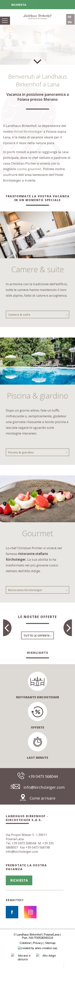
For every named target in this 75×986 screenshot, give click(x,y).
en (70, 22)
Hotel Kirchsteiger (28, 131)
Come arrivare (42, 798)
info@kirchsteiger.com (44, 787)
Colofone (25, 943)
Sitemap (50, 943)
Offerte (37, 727)
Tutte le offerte (36, 635)
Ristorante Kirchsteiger (25, 590)
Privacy (38, 943)
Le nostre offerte (37, 617)
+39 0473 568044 (43, 776)
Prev (4, 965)
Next (71, 965)
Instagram (30, 912)
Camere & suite (19, 314)
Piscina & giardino (21, 452)
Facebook (12, 912)
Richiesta (18, 4)
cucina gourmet (29, 169)
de (69, 17)
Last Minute (37, 757)
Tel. (21, 843)
